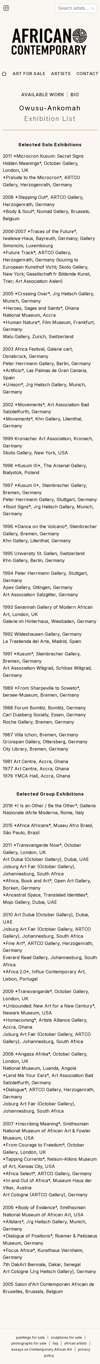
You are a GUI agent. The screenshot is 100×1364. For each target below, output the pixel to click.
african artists (75, 1343)
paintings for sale (30, 1337)
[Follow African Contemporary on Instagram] (6, 8)
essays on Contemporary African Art (41, 1349)
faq (55, 1343)
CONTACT (87, 73)
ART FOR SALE (28, 73)
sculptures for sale (66, 1337)
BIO (75, 94)
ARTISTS (61, 73)
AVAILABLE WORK (42, 94)
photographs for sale (28, 1343)
